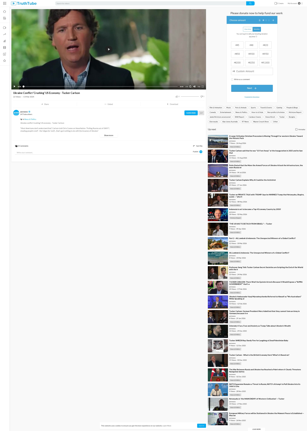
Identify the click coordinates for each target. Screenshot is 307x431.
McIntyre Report (295, 112)
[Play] (14, 86)
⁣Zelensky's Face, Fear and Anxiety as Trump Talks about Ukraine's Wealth (260, 326)
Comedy (213, 112)
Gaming (279, 108)
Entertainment (225, 112)
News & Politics (241, 112)
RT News (245, 122)
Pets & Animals (241, 108)
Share (46, 104)
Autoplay (301, 129)
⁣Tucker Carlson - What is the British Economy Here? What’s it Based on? (259, 355)
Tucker (282, 117)
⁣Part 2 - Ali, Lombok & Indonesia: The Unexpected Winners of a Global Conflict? (262, 238)
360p (198, 80)
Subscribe (191, 113)
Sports (253, 108)
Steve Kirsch (270, 117)
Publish (196, 151)
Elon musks (214, 122)
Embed (110, 104)
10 (190, 86)
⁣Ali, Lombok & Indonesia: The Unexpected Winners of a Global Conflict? (259, 253)
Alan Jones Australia (230, 122)
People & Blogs (292, 108)
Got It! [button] (201, 426)
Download (174, 104)
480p (198, 77)
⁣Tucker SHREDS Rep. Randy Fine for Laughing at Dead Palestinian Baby (258, 340)
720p (198, 86)
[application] (108, 49)
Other (275, 122)
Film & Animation (216, 108)
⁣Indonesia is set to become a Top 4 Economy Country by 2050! (255, 209)
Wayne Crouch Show (261, 122)
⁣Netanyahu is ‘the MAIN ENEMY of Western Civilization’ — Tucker (256, 399)
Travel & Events (266, 108)
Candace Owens (255, 117)
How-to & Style (257, 112)
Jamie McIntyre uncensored (220, 117)
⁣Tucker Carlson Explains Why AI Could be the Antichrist (252, 180)
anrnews (24, 111)
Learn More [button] (167, 426)
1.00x (186, 86)
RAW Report (239, 117)
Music (228, 108)
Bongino (292, 117)
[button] (295, 3)
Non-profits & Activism (276, 112)
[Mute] (194, 86)
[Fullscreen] (202, 86)
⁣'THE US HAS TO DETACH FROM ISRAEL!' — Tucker (250, 224)
